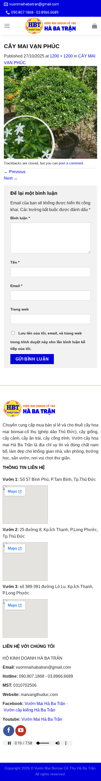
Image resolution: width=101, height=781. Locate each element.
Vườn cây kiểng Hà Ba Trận (29, 710)
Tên (14, 262)
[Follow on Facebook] (8, 730)
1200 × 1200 (61, 56)
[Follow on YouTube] (20, 730)
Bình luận (20, 218)
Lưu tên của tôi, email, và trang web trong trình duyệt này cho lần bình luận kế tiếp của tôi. (47, 341)
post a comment (71, 163)
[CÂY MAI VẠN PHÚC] (50, 112)
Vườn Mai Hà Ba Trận (45, 703)
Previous (14, 172)
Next (11, 178)
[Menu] (7, 25)
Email (16, 286)
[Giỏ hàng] (94, 25)
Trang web (19, 309)
